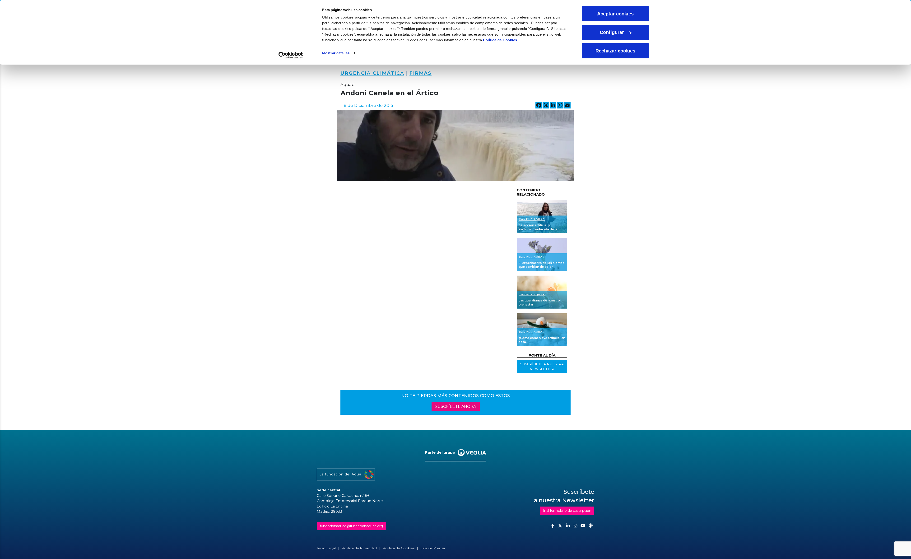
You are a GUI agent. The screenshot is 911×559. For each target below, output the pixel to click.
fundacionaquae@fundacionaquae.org (351, 526)
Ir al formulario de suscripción (567, 510)
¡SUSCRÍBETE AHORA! (456, 406)
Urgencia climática (372, 73)
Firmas (420, 73)
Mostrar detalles (335, 53)
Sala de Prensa (432, 548)
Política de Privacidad (359, 548)
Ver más (542, 216)
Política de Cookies (500, 40)
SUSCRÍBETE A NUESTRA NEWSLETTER (542, 366)
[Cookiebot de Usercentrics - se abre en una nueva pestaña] (290, 55)
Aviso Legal (326, 548)
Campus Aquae (532, 219)
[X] (545, 106)
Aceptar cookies (615, 13)
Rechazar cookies (615, 50)
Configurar (612, 32)
